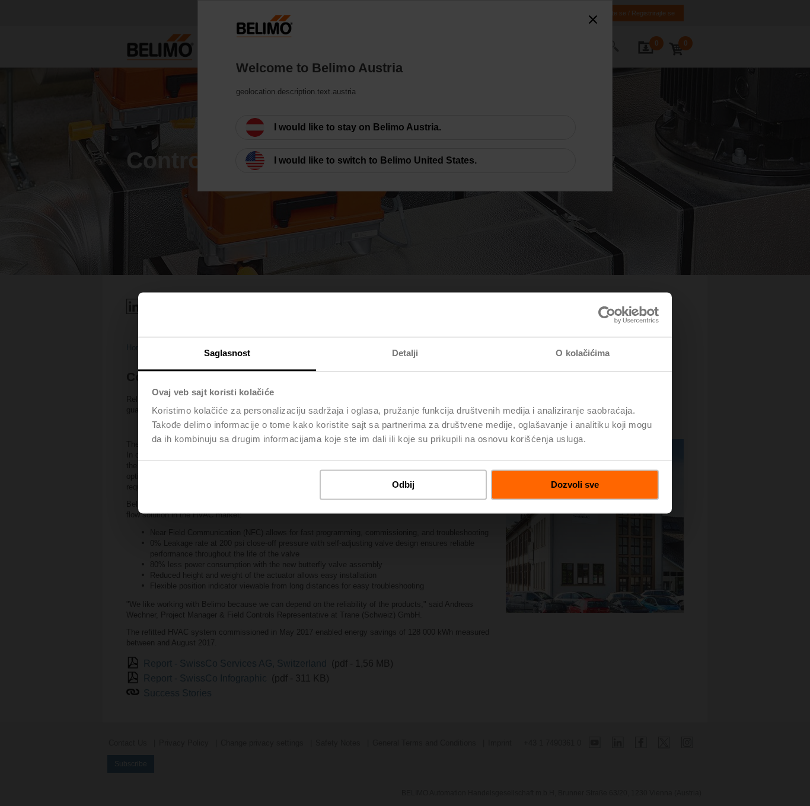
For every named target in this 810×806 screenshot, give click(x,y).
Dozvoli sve (575, 484)
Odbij (403, 484)
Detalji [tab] (405, 353)
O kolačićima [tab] (583, 353)
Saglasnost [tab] (227, 353)
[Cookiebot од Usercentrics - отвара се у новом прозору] (607, 315)
